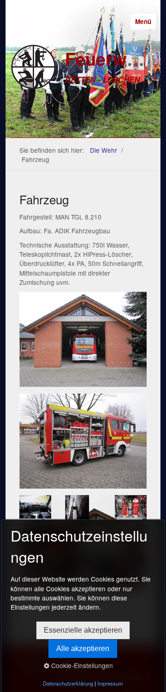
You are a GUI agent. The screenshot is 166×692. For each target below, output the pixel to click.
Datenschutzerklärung (68, 683)
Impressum (110, 683)
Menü (143, 21)
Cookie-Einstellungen (81, 665)
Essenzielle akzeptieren (83, 630)
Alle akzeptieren (82, 648)
